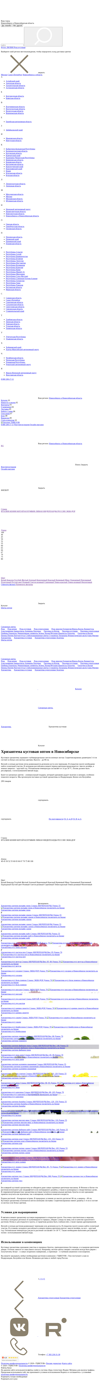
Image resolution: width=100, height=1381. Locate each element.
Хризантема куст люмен (11, 1171)
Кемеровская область (14, 160)
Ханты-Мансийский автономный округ (22, 349)
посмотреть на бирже (56, 908)
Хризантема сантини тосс (11, 1181)
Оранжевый (75, 580)
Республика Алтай (13, 254)
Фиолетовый (86, 582)
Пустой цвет (16, 582)
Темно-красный (61, 582)
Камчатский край (13, 155)
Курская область (12, 175)
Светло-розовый (37, 582)
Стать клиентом (8, 420)
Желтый (25, 580)
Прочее (10, 636)
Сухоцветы (54, 636)
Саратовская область (14, 302)
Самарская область (13, 298)
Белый (4, 580)
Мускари (54, 633)
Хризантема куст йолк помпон (14, 985)
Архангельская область (15, 85)
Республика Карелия (14, 267)
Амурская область (13, 83)
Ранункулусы (20, 636)
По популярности (56, 819)
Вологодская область (14, 111)
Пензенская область (14, 237)
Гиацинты (12, 633)
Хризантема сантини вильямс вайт (15, 938)
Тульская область (13, 326)
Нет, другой (17, 26)
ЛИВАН (39, 511)
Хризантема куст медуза (11, 966)
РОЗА (3, 47)
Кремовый (60, 580)
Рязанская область (13, 290)
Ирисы (75, 629)
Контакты (5, 405)
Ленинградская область (15, 184)
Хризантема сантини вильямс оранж (16, 919)
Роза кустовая (19, 47)
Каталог (4, 400)
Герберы (4, 633)
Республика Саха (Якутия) (17, 276)
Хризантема (6, 638)
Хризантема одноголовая (45, 638)
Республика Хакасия (14, 285)
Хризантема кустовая (23, 638)
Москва (4, 75)
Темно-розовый (74, 582)
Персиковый (86, 580)
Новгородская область (15, 214)
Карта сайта (67, 1363)
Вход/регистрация (22, 425)
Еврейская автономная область (19, 122)
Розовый (26, 582)
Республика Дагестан (15, 261)
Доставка (5, 409)
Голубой (18, 580)
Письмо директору (54, 1363)
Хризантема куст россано (11, 994)
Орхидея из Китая (85, 633)
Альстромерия (7, 631)
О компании (6, 407)
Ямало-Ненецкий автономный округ (21, 373)
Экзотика (60, 638)
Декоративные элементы (27, 633)
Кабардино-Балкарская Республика (20, 149)
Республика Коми (13, 270)
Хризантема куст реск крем (12, 1059)
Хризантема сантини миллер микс (15, 1125)
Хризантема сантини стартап (13, 1078)
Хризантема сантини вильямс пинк (15, 910)
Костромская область (14, 164)
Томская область (13, 324)
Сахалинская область (14, 305)
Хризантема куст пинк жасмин (14, 947)
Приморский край (13, 241)
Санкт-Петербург (15, 75)
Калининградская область (16, 151)
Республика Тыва (13, 283)
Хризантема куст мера (10, 1087)
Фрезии (95, 636)
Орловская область (14, 229)
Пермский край (12, 239)
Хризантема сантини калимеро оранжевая (18, 1069)
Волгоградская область (15, 109)
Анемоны (29, 631)
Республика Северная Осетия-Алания (21, 278)
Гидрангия (67, 629)
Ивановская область (14, 138)
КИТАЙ (20, 511)
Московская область (14, 199)
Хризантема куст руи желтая (13, 1003)
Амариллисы (19, 631)
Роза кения (12, 629)
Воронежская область (15, 113)
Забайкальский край (14, 130)
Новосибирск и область (32, 75)
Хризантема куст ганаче (11, 1022)
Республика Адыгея (14, 252)
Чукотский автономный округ (18, 364)
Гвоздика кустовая (70, 631)
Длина (3, 530)
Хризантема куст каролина (12, 1097)
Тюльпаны (63, 636)
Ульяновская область (14, 339)
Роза (3, 629)
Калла (81, 629)
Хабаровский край (13, 347)
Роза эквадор (57, 629)
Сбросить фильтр (8, 584)
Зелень (41, 633)
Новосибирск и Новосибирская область (22, 216)
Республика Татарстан (15, 281)
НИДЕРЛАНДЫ (50, 511)
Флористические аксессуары (80, 636)
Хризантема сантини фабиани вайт (15, 1134)
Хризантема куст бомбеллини (13, 1031)
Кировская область (14, 162)
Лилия (47, 633)
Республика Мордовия (15, 274)
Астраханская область (15, 88)
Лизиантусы (89, 629)
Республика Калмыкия (15, 265)
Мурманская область (14, 201)
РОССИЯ (61, 511)
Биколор (10, 580)
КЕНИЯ (13, 511)
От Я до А (77, 819)
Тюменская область (14, 328)
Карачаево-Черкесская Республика (20, 158)
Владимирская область (15, 107)
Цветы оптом (6, 608)
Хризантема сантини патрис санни (15, 1153)
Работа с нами (7, 411)
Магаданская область (14, 194)
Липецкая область (13, 186)
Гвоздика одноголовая (89, 631)
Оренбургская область (15, 226)
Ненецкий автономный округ (18, 209)
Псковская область (13, 244)
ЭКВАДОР (70, 511)
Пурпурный (6, 582)
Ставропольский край (15, 311)
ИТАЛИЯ (5, 511)
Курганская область (14, 173)
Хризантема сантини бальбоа (13, 1106)
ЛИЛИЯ (10, 47)
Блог (3, 416)
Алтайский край (13, 81)
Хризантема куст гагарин (11, 975)
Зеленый (33, 580)
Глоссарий (5, 414)
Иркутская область (13, 140)
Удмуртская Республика (16, 337)
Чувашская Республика (15, 362)
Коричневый (42, 580)
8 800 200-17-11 (7, 379)
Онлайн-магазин (37, 425)
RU (2, 446)
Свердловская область (15, 307)
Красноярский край (14, 169)
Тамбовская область (14, 319)
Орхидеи (71, 633)
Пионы (4, 636)
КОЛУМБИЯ (30, 511)
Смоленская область (14, 309)
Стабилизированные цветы (37, 636)
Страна (4, 509)
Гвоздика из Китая (52, 631)
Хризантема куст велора (11, 1115)
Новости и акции (8, 402)
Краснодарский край (14, 167)
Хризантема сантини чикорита (14, 1041)
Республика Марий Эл (15, 272)
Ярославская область (14, 375)
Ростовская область (14, 287)
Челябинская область (14, 358)
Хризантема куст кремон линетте (15, 1013)
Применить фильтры (24, 584)
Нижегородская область (16, 211)
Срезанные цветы (8, 627)
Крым (8, 171)
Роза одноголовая (41, 629)
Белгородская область (15, 96)
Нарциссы (62, 633)
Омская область (12, 224)
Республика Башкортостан (17, 256)
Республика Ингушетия (16, 263)
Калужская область (14, 153)
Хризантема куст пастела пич (13, 957)
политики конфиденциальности (14, 1374)
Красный (52, 580)
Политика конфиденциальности (14, 1363)
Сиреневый (49, 582)
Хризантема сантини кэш (11, 1143)
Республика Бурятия (14, 259)
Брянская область (13, 98)
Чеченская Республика (15, 360)
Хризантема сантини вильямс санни (16, 929)
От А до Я (68, 819)
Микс (67, 580)
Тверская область (13, 322)
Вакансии (5, 418)
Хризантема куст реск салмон (13, 1162)
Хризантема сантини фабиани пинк (16, 1050)
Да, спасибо (6, 26)
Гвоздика (37, 631)
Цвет (3, 578)
